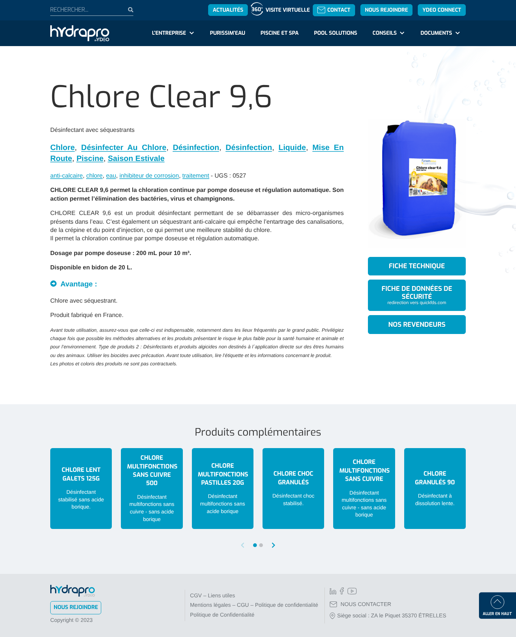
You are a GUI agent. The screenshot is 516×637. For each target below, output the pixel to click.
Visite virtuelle (288, 10)
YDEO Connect (441, 10)
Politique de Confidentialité (222, 615)
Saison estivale (136, 158)
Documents (436, 33)
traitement (195, 176)
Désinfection (196, 147)
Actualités (228, 10)
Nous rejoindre (386, 10)
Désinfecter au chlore (124, 147)
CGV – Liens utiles (212, 596)
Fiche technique (417, 266)
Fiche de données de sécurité (417, 294)
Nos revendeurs (417, 324)
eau (111, 176)
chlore (94, 176)
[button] (273, 545)
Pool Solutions (335, 33)
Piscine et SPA (280, 33)
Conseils (384, 33)
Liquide (292, 147)
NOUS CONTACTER (366, 604)
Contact (338, 10)
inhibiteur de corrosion (149, 176)
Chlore (62, 147)
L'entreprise (169, 33)
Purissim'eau (227, 33)
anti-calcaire (66, 176)
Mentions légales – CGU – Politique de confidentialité (254, 605)
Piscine (90, 158)
